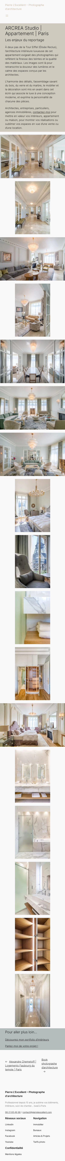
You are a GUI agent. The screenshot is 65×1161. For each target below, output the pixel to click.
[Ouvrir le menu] (7, 15)
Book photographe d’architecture (50, 1063)
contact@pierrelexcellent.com (37, 1112)
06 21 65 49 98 (13, 1112)
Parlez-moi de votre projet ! (21, 1046)
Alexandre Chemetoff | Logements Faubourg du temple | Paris (20, 1065)
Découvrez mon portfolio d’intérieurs (27, 1039)
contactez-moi (41, 112)
